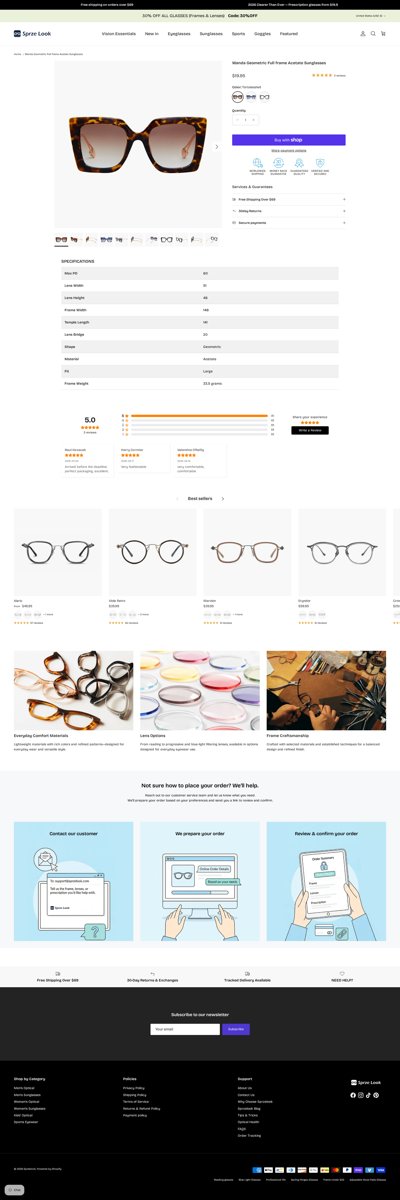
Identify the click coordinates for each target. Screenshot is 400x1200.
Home (17, 54)
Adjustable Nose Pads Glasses (368, 1179)
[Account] (362, 34)
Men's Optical (24, 1088)
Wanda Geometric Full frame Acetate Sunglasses (54, 54)
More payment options (289, 150)
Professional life (276, 1179)
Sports (238, 33)
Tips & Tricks (248, 1115)
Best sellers (200, 498)
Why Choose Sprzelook (255, 1102)
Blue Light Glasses (250, 1179)
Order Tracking (249, 1136)
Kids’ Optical (23, 1115)
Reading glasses (223, 1179)
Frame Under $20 (333, 1179)
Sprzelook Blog (249, 1109)
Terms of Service (136, 1102)
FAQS (242, 1129)
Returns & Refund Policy (141, 1109)
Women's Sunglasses (29, 1109)
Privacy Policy (133, 1088)
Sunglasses (211, 33)
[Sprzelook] (32, 34)
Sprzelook (30, 1168)
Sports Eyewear (26, 1122)
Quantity (239, 111)
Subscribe (236, 1029)
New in (152, 33)
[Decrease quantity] (236, 120)
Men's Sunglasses (27, 1095)
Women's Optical (26, 1102)
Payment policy (135, 1115)
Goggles (262, 33)
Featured (289, 33)
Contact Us (246, 1095)
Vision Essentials (119, 33)
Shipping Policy (134, 1095)
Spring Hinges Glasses (304, 1179)
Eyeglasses (179, 33)
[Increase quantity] (255, 120)
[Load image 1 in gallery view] (138, 144)
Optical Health (248, 1122)
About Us (245, 1088)
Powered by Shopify (49, 1168)
